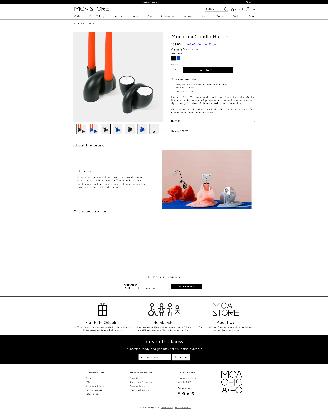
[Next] (161, 129)
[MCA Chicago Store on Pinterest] (193, 393)
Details (175, 121)
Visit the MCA (184, 382)
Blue (178, 58)
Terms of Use (167, 407)
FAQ (88, 382)
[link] (231, 392)
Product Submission (139, 390)
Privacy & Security (183, 407)
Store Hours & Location (141, 382)
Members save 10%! (151, 2)
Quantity (174, 64)
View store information (184, 91)
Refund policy (92, 393)
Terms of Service (94, 390)
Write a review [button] (186, 286)
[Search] (226, 9)
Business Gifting (137, 386)
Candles (90, 23)
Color (176, 53)
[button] (178, 49)
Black (174, 58)
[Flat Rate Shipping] (102, 308)
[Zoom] (118, 77)
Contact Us (91, 378)
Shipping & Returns (95, 386)
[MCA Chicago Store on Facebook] (183, 393)
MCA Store (79, 23)
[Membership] (164, 308)
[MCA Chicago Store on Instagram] (179, 393)
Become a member (187, 378)
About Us (134, 378)
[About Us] (225, 308)
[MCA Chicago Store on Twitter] (188, 393)
